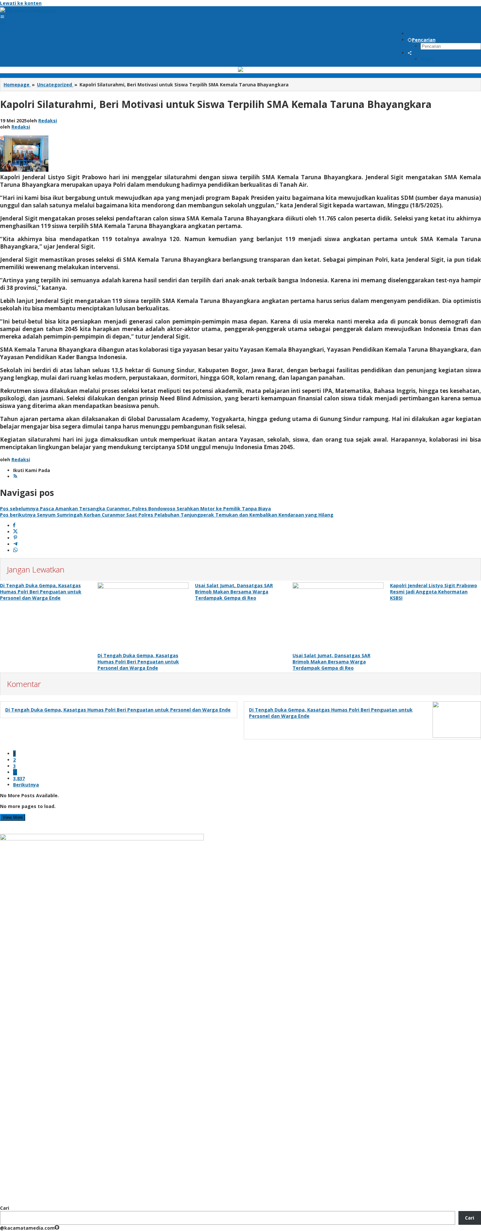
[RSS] (15, 476)
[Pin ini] (15, 538)
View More (13, 817)
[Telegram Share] (15, 544)
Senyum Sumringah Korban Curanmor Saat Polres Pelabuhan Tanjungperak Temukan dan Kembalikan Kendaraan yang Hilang (166, 515)
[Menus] (2, 16)
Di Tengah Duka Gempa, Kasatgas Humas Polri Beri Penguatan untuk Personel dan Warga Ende (40, 591)
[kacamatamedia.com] (28, 10)
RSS (429, 59)
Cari (4, 1208)
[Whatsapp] (15, 550)
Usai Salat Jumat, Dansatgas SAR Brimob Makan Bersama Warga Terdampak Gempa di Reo (234, 591)
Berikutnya (26, 785)
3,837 (19, 778)
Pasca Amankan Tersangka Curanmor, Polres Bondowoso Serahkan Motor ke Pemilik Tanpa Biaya (135, 508)
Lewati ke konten (21, 3)
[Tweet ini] (15, 532)
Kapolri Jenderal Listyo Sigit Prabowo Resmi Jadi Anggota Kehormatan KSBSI (433, 591)
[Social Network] (409, 53)
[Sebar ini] (14, 525)
